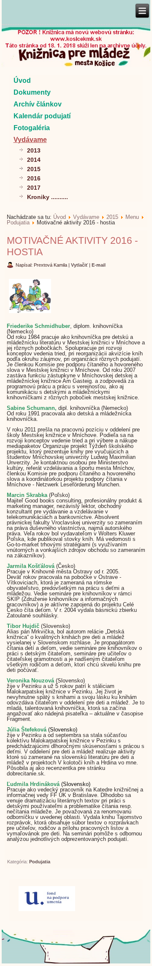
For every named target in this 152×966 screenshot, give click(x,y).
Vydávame (30, 139)
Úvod (22, 80)
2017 (34, 187)
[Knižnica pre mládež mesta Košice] (76, 962)
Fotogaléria (32, 127)
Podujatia (18, 222)
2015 (34, 169)
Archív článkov (38, 104)
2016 (34, 178)
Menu (132, 217)
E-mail (99, 264)
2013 (34, 150)
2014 (34, 159)
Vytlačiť (80, 264)
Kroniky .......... (47, 197)
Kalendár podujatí (42, 116)
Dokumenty (32, 92)
